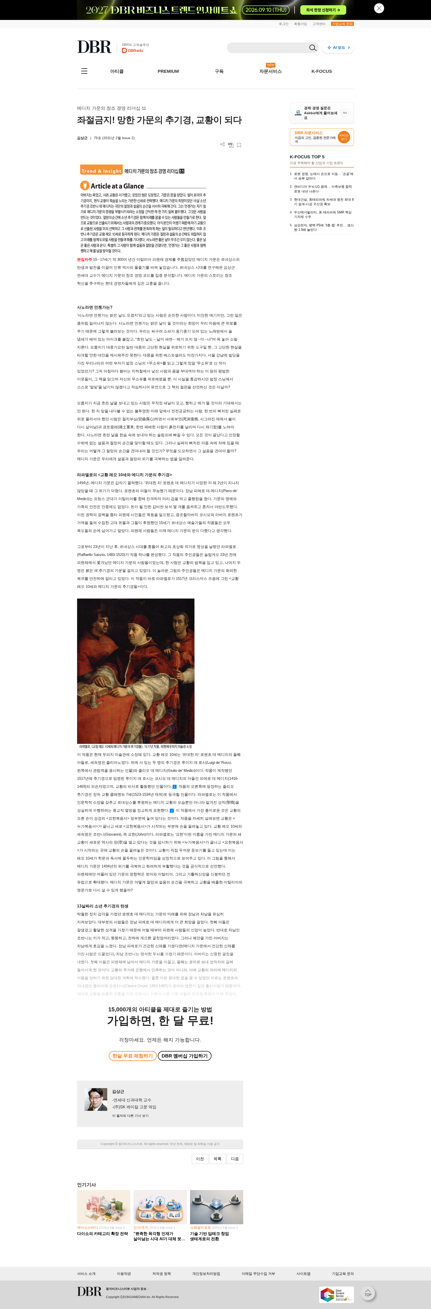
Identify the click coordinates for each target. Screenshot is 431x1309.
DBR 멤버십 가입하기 (185, 1055)
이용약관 (124, 1274)
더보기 (222, 144)
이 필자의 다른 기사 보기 (130, 1116)
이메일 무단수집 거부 (258, 1274)
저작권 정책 (161, 1274)
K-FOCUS (322, 71)
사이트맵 (304, 1274)
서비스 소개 (86, 1274)
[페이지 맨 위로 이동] (369, 1295)
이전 (200, 1159)
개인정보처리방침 (206, 1274)
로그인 (284, 24)
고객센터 (319, 24)
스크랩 (239, 145)
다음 (235, 1159)
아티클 (117, 71)
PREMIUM (168, 71)
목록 (217, 1159)
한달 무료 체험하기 (132, 1055)
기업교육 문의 (342, 24)
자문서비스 (270, 71)
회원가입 (300, 24)
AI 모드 (339, 47)
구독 (219, 71)
